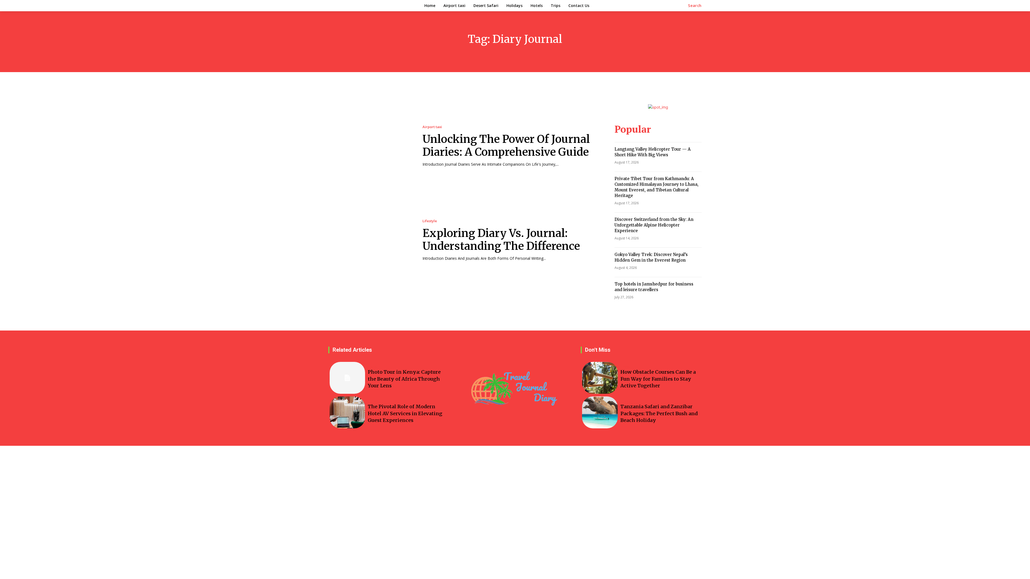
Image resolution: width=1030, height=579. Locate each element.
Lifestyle (429, 221)
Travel (373, 367)
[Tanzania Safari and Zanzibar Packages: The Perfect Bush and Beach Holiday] (599, 412)
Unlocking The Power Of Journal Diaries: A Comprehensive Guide (506, 145)
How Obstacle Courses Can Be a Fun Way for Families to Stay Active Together (658, 378)
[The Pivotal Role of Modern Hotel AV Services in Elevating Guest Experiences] (347, 412)
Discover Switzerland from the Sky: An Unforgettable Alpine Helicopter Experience (654, 225)
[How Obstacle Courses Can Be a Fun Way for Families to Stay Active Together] (599, 378)
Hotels (373, 401)
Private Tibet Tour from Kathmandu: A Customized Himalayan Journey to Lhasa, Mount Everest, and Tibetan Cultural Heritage (656, 187)
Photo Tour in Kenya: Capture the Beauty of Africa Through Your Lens (404, 378)
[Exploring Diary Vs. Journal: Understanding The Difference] (370, 240)
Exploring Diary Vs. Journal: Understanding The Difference (501, 240)
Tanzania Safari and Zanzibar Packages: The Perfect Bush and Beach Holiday (659, 413)
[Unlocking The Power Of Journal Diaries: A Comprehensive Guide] (370, 146)
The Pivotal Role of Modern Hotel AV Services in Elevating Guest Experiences (405, 413)
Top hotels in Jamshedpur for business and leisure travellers (654, 286)
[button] (695, 5)
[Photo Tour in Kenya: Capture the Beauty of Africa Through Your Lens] (347, 378)
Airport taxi (432, 127)
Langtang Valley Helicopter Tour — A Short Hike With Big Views (653, 152)
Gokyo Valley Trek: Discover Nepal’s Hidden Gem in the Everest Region (651, 257)
